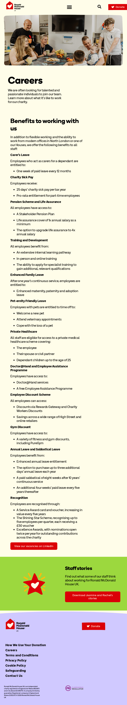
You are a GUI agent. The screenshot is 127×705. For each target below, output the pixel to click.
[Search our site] (99, 7)
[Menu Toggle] (69, 7)
